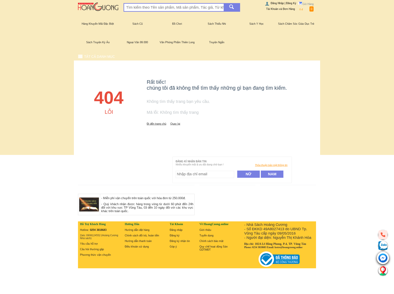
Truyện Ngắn (216, 42)
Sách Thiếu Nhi (217, 23)
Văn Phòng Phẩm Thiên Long (177, 42)
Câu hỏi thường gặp (92, 249)
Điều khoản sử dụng (137, 246)
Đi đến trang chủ (156, 123)
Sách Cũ (137, 23)
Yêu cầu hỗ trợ (89, 243)
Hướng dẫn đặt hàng (137, 229)
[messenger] (382, 258)
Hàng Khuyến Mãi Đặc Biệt (98, 23)
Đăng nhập (176, 229)
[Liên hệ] (382, 270)
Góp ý (173, 246)
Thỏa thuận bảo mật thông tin (271, 165)
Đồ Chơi (177, 23)
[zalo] (382, 245)
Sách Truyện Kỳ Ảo (98, 42)
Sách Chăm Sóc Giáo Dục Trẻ (296, 23)
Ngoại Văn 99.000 (137, 42)
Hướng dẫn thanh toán (138, 241)
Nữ (248, 174)
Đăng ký (175, 235)
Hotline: (93, 229)
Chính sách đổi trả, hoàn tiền (142, 235)
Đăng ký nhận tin (180, 241)
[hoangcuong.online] (98, 6)
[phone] (382, 234)
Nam (272, 174)
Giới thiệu (205, 229)
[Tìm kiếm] (231, 7)
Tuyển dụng (206, 235)
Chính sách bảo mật (211, 241)
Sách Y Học (256, 23)
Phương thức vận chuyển (95, 254)
